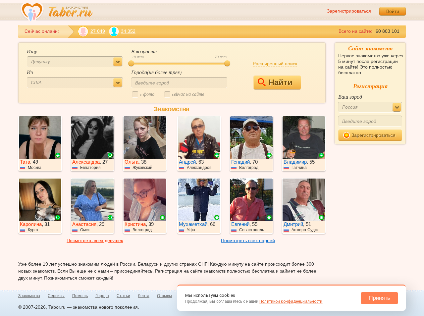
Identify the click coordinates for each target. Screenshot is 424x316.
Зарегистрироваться (349, 11)
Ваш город (350, 96)
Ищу (32, 51)
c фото (147, 94)
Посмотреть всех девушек (95, 240)
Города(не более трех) (156, 72)
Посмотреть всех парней (248, 240)
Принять (379, 298)
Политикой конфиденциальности (290, 301)
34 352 (128, 31)
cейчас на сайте (188, 94)
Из (30, 72)
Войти (392, 11)
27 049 (97, 31)
